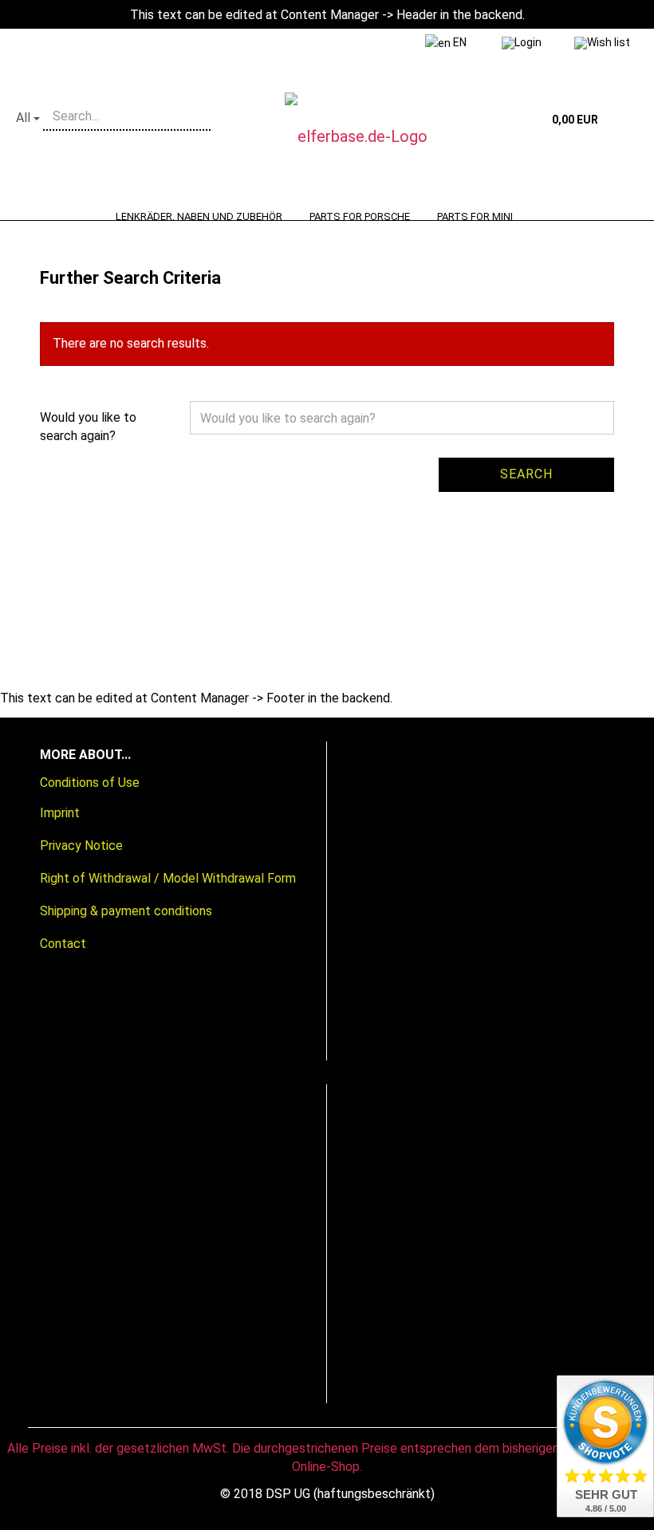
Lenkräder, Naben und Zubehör (199, 216)
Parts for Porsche (359, 216)
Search (526, 474)
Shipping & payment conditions (126, 910)
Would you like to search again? (88, 426)
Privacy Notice (81, 845)
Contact (63, 943)
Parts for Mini (475, 216)
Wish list (608, 42)
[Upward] (44, 1506)
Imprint (60, 812)
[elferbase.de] (382, 136)
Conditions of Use (90, 782)
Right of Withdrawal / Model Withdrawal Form (168, 878)
